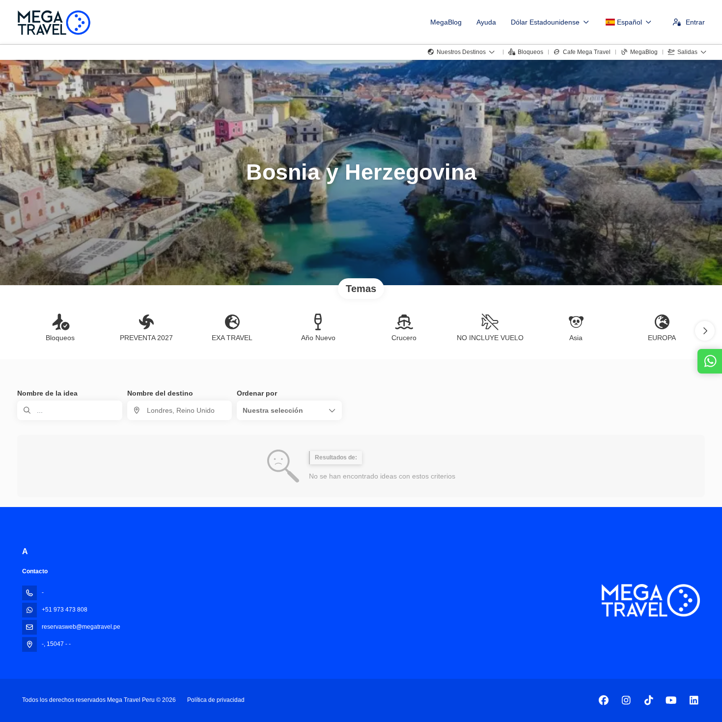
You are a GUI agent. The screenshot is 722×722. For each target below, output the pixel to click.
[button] (705, 331)
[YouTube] (671, 700)
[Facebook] (603, 700)
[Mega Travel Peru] (651, 600)
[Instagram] (626, 700)
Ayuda (486, 22)
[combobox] (179, 410)
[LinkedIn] (694, 700)
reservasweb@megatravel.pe (81, 626)
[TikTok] (648, 700)
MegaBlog (446, 22)
